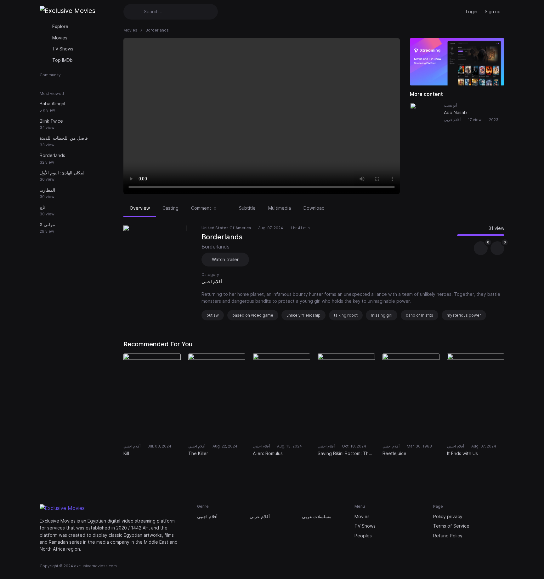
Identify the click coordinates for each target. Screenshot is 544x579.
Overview (140, 208)
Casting (170, 208)
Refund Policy (447, 535)
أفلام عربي (452, 119)
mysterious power (464, 315)
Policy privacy (447, 516)
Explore (60, 26)
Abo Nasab (455, 112)
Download (314, 208)
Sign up (493, 11)
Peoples (363, 535)
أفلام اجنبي (211, 281)
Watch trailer (225, 259)
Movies (59, 37)
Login (471, 11)
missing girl (381, 315)
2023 (493, 119)
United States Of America (226, 227)
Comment (203, 208)
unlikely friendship (303, 315)
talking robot (346, 315)
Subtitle (247, 208)
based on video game (252, 315)
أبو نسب (450, 105)
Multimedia (279, 208)
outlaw (213, 315)
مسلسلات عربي (317, 516)
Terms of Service (451, 526)
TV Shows (62, 48)
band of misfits (419, 315)
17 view (475, 119)
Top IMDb (62, 60)
